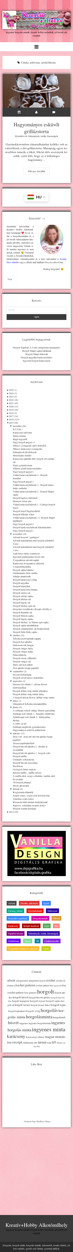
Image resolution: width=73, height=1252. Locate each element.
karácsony (16, 1036)
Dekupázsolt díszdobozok (25, 452)
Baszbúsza (18, 766)
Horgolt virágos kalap (23, 651)
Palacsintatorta (19, 654)
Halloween (52, 910)
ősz (38, 1046)
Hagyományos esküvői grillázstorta (37, 91)
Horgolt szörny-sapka (23, 596)
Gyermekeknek (35, 910)
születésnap (28, 1042)
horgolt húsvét (20, 997)
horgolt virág (33, 1011)
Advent (11, 903)
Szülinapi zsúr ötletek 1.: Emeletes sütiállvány (34, 713)
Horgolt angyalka (21, 582)
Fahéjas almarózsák (22, 576)
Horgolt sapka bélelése (23, 569)
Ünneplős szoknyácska (23, 759)
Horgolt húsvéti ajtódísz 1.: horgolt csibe (31, 753)
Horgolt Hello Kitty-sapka (25, 631)
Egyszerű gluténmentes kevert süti (28, 556)
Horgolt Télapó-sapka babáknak (36, 350)
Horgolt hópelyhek (21, 586)
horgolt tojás (58, 1005)
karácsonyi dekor (35, 1037)
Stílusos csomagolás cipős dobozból (29, 445)
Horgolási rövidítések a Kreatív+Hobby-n (32, 609)
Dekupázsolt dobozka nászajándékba (30, 703)
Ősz (56, 925)
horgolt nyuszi (38, 1001)
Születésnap (13, 941)
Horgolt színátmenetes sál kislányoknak (31, 628)
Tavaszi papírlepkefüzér (23, 743)
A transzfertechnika (22, 566)
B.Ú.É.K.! (17, 429)
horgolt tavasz (22, 1005)
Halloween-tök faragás (23, 645)
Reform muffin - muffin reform (27, 772)
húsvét (13, 1022)
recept (17, 1041)
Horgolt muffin (20, 756)
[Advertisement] (36, 1168)
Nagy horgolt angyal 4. (23, 471)
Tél (37, 941)
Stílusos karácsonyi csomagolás (27, 448)
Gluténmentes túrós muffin (25, 573)
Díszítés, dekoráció (29, 903)
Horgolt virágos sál (22, 661)
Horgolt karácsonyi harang (25, 589)
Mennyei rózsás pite (22, 501)
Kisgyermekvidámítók (23, 792)
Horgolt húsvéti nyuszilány (25, 762)
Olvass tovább (38, 171)
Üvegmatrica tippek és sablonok (23, 948)
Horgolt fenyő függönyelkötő (26, 511)
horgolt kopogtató (20, 1001)
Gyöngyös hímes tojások (24, 769)
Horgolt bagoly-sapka (23, 618)
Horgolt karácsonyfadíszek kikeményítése (32, 527)
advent (11, 980)
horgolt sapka (53, 1001)
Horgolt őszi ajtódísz (22, 641)
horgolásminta (39, 1016)
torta (49, 1042)
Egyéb (46, 903)
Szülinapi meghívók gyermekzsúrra (29, 726)
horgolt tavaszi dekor (40, 1005)
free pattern (30, 992)
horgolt (45, 991)
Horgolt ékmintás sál (22, 612)
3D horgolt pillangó (22, 782)
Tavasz (28, 941)
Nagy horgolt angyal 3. (23, 481)
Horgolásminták (40, 918)
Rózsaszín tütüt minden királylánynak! (30, 802)
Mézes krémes (19, 435)
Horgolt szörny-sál (21, 592)
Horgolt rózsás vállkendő (24, 658)
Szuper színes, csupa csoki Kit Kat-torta (31, 795)
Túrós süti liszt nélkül (23, 664)
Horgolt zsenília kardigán (24, 808)
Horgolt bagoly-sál (21, 602)
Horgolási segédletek (17, 918)
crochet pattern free (44, 985)
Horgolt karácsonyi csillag (25, 579)
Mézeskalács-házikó (22, 455)
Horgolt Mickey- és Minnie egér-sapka (30, 622)
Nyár (46, 925)
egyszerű (57, 985)
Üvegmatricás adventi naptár (26, 560)
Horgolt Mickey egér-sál (24, 605)
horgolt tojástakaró (16, 1011)
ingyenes (23, 1023)
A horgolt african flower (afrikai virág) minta (33, 697)
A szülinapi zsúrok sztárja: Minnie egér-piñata (34, 710)
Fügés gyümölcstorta (22, 465)
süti (35, 1042)
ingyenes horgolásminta (40, 1023)
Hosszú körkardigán (22, 674)
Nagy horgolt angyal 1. (23, 530)
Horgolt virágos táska (23, 648)
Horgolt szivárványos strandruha (28, 677)
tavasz (42, 1042)
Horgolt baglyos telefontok (25, 497)
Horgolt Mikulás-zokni (23, 514)
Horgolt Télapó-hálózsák (36, 354)
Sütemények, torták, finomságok (43, 136)
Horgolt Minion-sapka (23, 615)
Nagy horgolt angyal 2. (23, 524)
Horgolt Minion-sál (22, 599)
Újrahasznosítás (51, 941)
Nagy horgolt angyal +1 (24, 442)
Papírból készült (15, 933)
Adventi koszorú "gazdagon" (26, 537)
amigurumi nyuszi (37, 980)
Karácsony (13, 925)
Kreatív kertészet (31, 925)
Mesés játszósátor (21, 785)
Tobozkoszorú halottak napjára (27, 638)
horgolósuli (59, 1017)
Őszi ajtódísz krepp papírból (26, 668)
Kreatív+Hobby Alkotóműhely (36, 1224)
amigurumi (22, 980)
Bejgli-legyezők (20, 439)
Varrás (46, 948)
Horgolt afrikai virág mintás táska (28, 694)
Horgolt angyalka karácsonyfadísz (36, 357)
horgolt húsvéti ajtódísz (39, 997)
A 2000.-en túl (19, 723)
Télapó (59, 1042)
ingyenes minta (48, 1029)
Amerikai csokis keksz (23, 798)
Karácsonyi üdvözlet (22, 432)
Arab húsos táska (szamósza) (26, 553)
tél (54, 1042)
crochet (50, 980)
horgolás (49, 1010)
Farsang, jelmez (15, 910)
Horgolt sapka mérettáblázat (25, 625)
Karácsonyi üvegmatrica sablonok (28, 563)
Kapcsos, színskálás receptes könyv (29, 805)
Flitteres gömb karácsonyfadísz (27, 468)
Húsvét (56, 918)
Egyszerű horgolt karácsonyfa (36, 360)
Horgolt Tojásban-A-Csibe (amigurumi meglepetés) (36, 347)
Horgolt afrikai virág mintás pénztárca (30, 690)
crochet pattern (24, 985)
